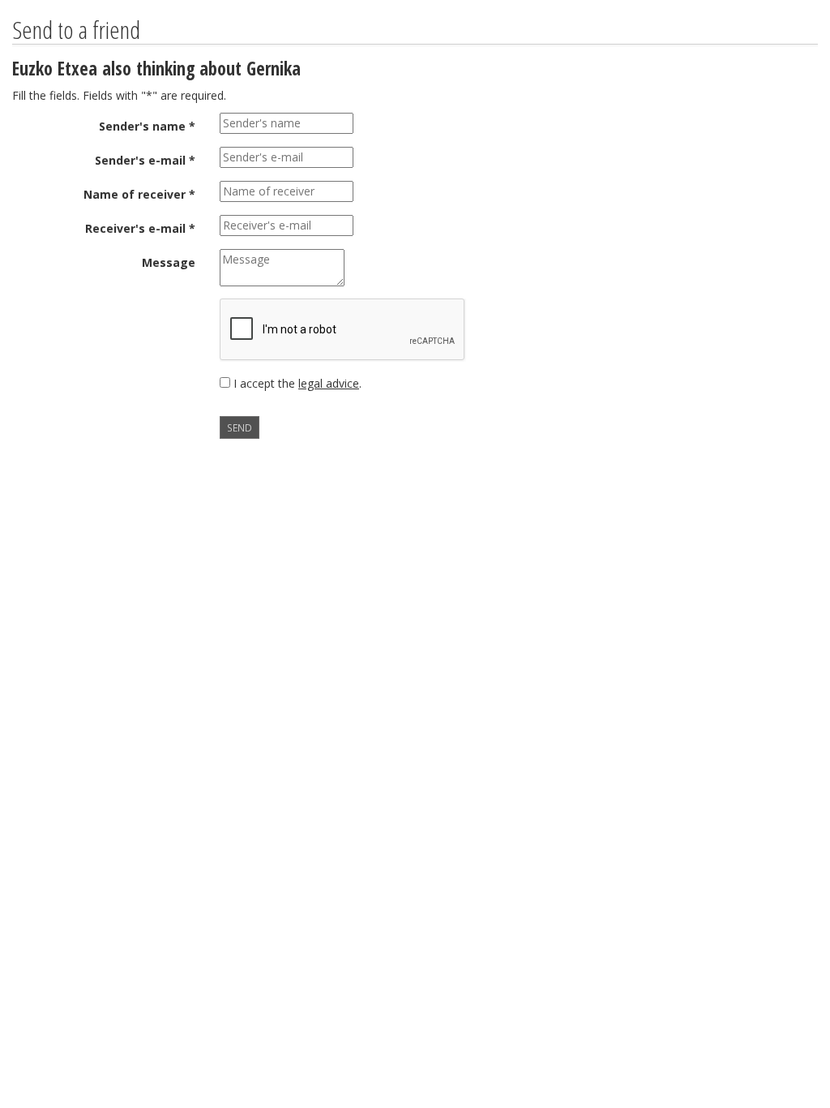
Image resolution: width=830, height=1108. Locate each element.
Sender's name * (147, 126)
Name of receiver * (139, 194)
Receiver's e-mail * (140, 228)
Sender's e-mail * (145, 160)
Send (239, 427)
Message (168, 262)
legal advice (328, 383)
